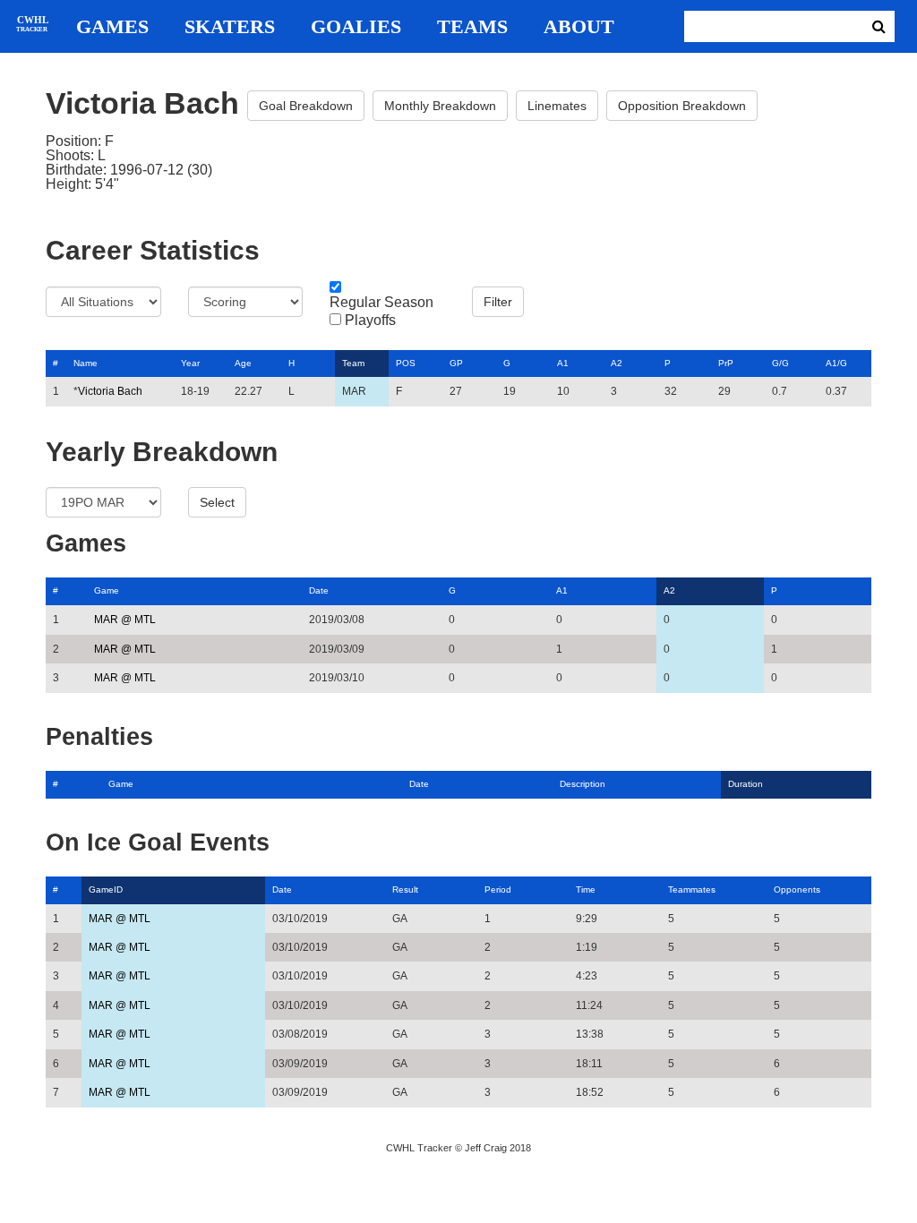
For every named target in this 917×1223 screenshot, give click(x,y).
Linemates (557, 105)
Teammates (692, 889)
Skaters (229, 27)
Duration (745, 784)
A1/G (836, 363)
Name (85, 363)
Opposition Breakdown (682, 105)
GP (456, 363)
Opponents (797, 889)
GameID (106, 889)
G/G (780, 363)
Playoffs (370, 320)
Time (586, 889)
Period (497, 889)
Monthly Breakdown (440, 105)
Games (112, 27)
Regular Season (381, 302)
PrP (725, 363)
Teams (472, 27)
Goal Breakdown (306, 105)
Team (353, 363)
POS (406, 363)
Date (319, 590)
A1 (563, 363)
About (579, 27)
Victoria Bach (110, 391)
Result (405, 889)
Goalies (356, 27)
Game (106, 590)
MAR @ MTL (125, 619)
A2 (616, 363)
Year (190, 363)
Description (582, 784)
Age (243, 363)
